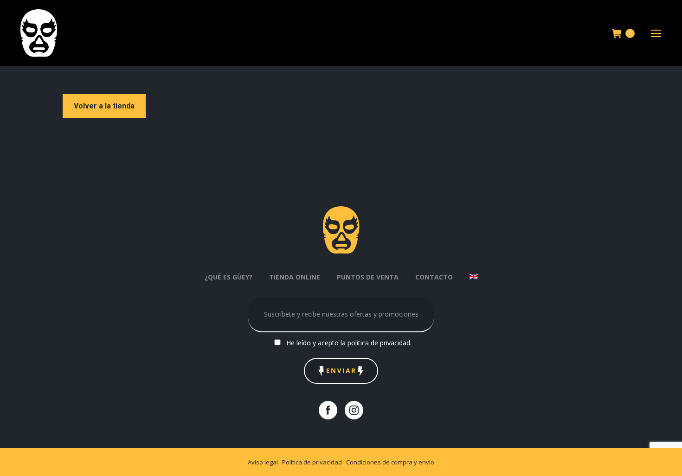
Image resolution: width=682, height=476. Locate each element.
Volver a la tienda (104, 106)
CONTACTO (434, 277)
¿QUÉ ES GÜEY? (228, 277)
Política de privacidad (312, 462)
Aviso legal (263, 462)
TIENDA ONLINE (294, 277)
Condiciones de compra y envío (390, 462)
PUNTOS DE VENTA (368, 277)
